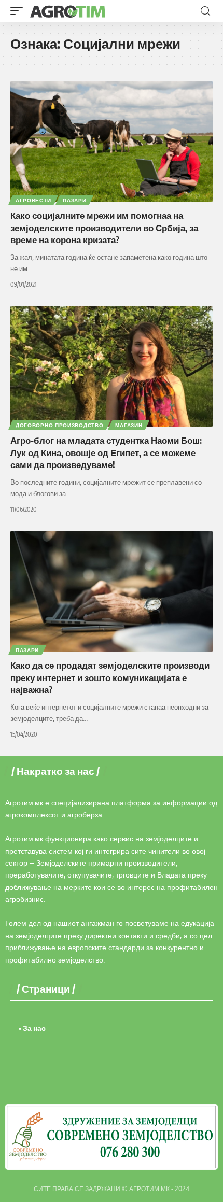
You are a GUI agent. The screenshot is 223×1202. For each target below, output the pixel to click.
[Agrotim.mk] (68, 11)
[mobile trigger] (19, 11)
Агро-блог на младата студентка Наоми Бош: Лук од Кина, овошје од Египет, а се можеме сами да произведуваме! (106, 452)
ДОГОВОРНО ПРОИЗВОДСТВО (59, 425)
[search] (205, 11)
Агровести (33, 200)
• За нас (32, 1028)
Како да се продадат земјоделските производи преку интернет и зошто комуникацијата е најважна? (110, 677)
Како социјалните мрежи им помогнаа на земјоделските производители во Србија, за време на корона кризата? (104, 227)
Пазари (74, 200)
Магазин (128, 425)
